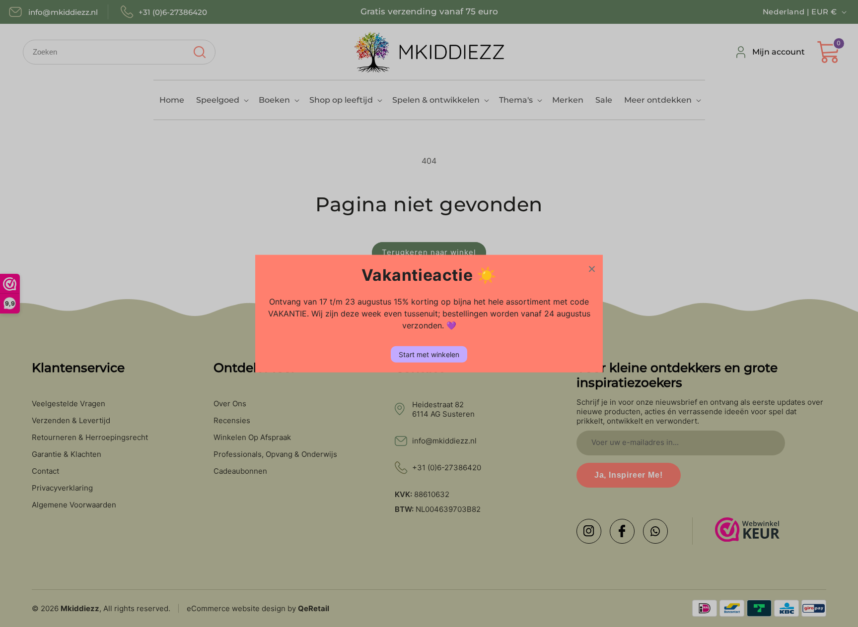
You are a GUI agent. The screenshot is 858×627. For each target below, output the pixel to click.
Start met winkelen (429, 354)
